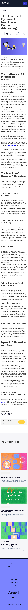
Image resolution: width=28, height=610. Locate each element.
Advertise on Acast (14, 567)
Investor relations (14, 582)
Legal (14, 576)
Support (14, 573)
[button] (25, 3)
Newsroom (14, 570)
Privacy (14, 585)
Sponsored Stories (12, 145)
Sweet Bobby (19, 214)
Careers (14, 579)
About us (14, 564)
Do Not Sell (18, 604)
